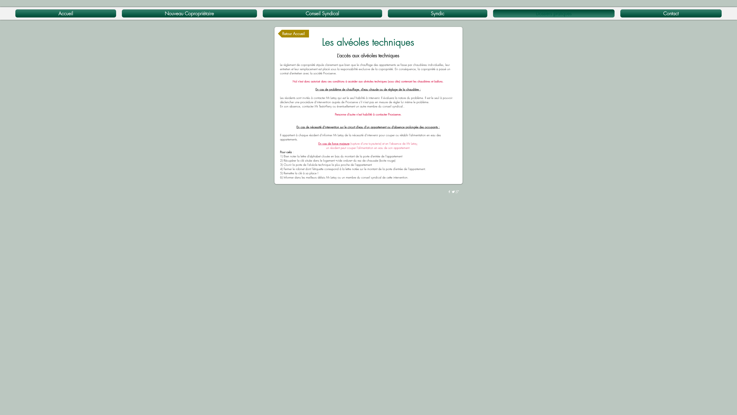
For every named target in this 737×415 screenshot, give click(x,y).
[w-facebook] (449, 191)
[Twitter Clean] (453, 191)
